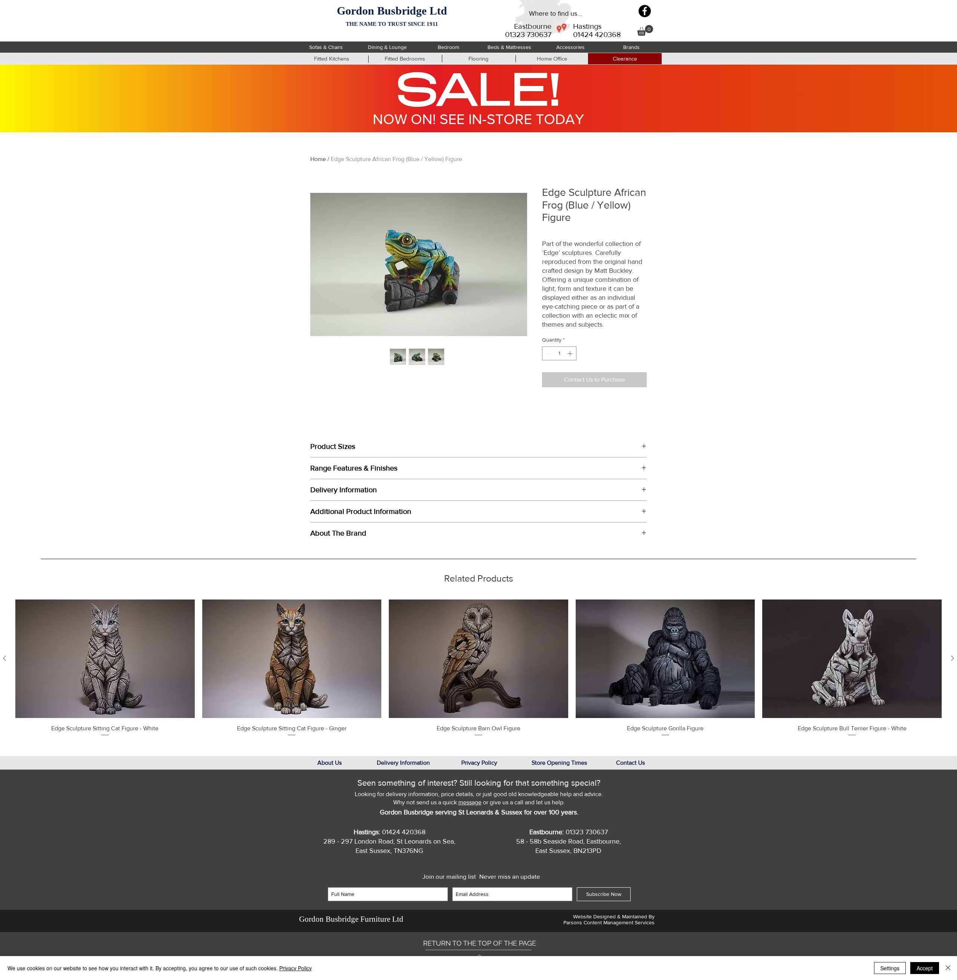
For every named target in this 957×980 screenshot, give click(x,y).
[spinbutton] (559, 353)
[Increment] (570, 353)
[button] (645, 30)
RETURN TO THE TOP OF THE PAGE (479, 943)
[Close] (948, 968)
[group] (478, 667)
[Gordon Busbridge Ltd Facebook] (644, 11)
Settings (889, 968)
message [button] (469, 802)
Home (318, 159)
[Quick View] (105, 658)
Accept (925, 968)
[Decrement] (548, 353)
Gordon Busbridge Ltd (392, 10)
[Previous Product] (4, 658)
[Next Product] (952, 658)
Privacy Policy (295, 968)
